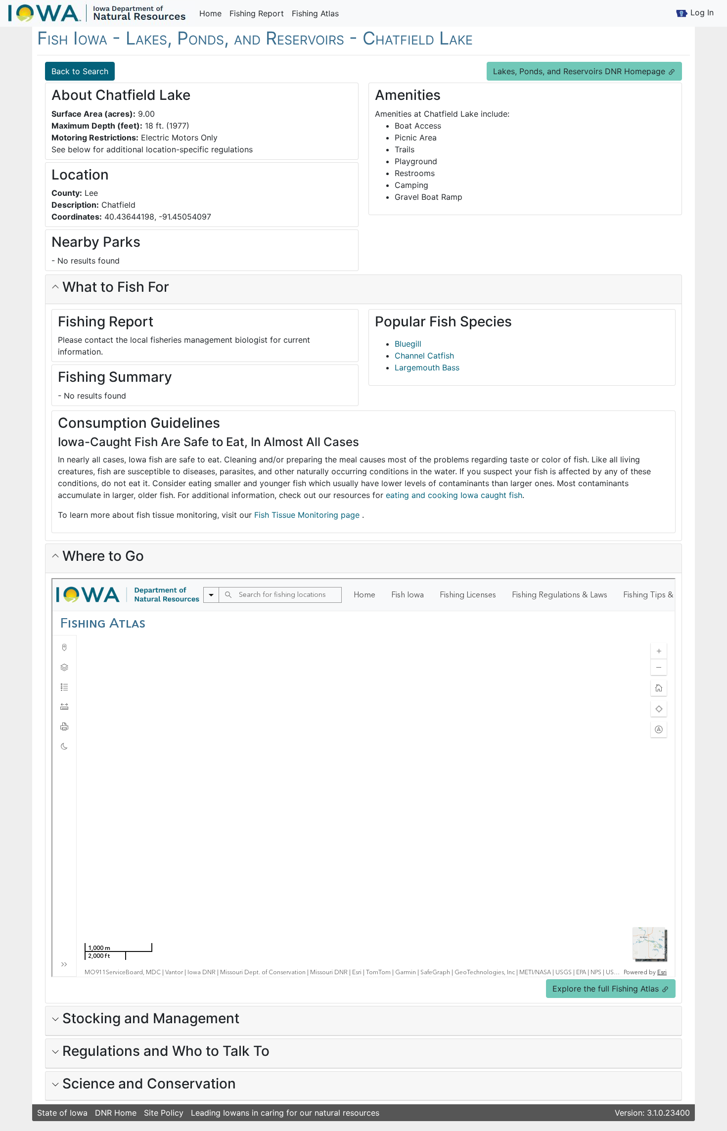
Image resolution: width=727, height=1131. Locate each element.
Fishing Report (256, 13)
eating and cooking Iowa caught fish (454, 495)
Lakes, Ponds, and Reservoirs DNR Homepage (580, 71)
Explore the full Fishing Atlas (606, 989)
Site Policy (163, 1113)
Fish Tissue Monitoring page (308, 515)
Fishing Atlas (315, 13)
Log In (701, 12)
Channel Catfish (424, 356)
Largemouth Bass (427, 367)
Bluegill (408, 344)
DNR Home (115, 1113)
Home (210, 13)
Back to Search (79, 71)
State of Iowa (62, 1113)
